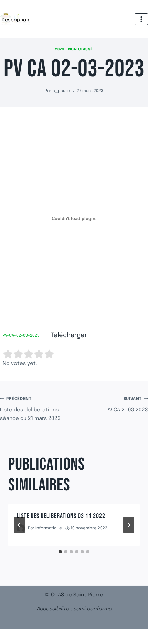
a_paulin (61, 91)
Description (16, 21)
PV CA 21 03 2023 (127, 405)
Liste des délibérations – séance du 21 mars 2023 (31, 409)
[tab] (60, 551)
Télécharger (69, 335)
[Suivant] (128, 525)
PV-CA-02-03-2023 (21, 336)
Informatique (48, 528)
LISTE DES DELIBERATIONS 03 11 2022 (61, 516)
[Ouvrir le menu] (141, 19)
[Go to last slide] (19, 525)
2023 (59, 49)
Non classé (80, 49)
